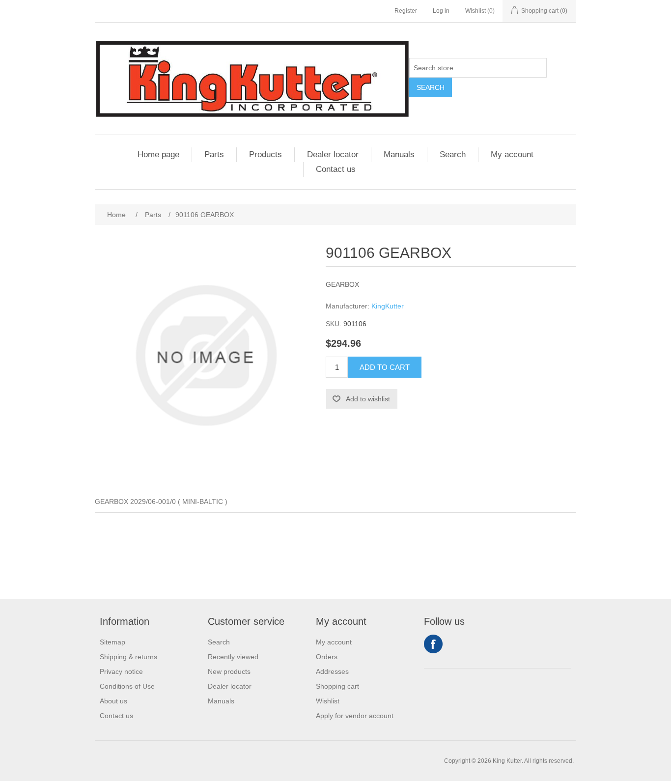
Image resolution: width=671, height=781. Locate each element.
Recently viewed (233, 657)
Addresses (332, 671)
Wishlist (327, 701)
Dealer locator (333, 154)
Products (265, 154)
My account (512, 154)
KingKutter (387, 306)
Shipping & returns (128, 657)
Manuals (399, 154)
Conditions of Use (127, 686)
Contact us (336, 169)
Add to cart (385, 367)
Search (431, 87)
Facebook (433, 644)
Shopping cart (337, 686)
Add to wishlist (368, 399)
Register (405, 10)
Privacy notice (121, 671)
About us (113, 701)
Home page (158, 154)
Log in (441, 10)
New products (229, 671)
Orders (326, 657)
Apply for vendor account (354, 716)
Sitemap (112, 642)
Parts (214, 154)
